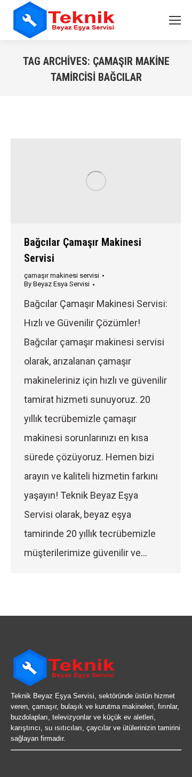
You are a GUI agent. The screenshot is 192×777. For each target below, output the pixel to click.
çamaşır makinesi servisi (61, 275)
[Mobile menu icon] (175, 20)
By (57, 284)
